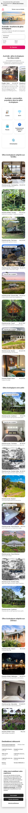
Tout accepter (13, 795)
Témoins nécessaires (13, 799)
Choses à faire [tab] (21, 744)
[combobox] (13, 37)
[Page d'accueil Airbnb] (3, 9)
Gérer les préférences (13, 803)
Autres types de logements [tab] (8, 744)
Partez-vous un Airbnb (18, 9)
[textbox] (7, 43)
